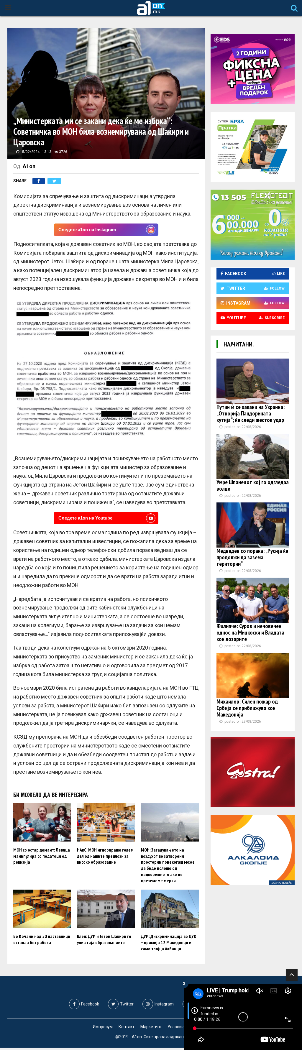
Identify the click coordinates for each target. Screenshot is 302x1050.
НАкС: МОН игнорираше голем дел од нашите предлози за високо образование (105, 856)
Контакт (126, 1026)
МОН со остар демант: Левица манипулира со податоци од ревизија (41, 856)
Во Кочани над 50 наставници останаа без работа (41, 939)
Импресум (103, 1026)
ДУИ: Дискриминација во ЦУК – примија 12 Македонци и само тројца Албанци (168, 942)
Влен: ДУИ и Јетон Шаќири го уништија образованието (104, 939)
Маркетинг (151, 1026)
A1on (29, 166)
